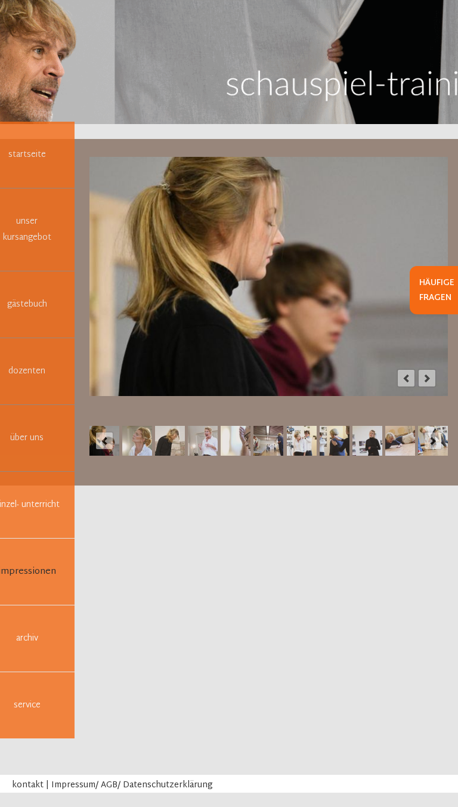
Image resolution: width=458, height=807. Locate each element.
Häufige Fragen (436, 290)
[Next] (427, 378)
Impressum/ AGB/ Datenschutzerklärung (132, 785)
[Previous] (406, 378)
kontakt (28, 785)
